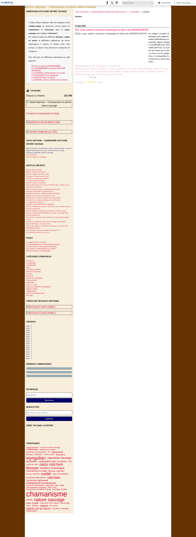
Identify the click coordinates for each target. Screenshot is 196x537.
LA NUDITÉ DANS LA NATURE (36, 242)
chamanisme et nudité (36, 471)
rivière (29, 500)
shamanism (31, 511)
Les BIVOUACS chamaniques (44, 75)
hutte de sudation (60, 474)
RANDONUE (30, 282)
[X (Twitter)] (112, 2)
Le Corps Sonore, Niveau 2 (35, 202)
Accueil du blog (31, 155)
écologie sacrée (60, 489)
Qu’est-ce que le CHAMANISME (45, 66)
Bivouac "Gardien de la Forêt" (36, 172)
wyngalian (36, 458)
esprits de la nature (38, 508)
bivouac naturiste (33, 474)
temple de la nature (47, 449)
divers (28, 267)
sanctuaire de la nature (49, 503)
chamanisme (46, 494)
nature (44, 505)
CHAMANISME (31, 265)
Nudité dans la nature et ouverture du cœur (40, 195)
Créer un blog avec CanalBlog (36, 157)
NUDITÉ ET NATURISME (34, 278)
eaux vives (52, 487)
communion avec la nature (52, 461)
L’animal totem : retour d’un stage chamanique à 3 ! (43, 230)
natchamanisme (32, 447)
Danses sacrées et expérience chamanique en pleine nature (46, 211)
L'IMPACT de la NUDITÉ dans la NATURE (40, 204)
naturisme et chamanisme (36, 452)
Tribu (28, 505)
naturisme (57, 452)
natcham (53, 477)
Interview (29, 274)
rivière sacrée (49, 454)
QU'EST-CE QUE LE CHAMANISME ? (38, 251)
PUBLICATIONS (31, 280)
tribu (62, 485)
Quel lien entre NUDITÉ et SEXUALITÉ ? (39, 191)
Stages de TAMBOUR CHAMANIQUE (38, 287)
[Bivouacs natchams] (49, 307)
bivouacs (60, 454)
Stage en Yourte (31, 284)
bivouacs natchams (34, 455)
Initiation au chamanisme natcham (37, 178)
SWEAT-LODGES (32, 289)
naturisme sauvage (59, 458)
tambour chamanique (52, 468)
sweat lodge (65, 503)
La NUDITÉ (36, 80)
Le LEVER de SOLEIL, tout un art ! (38, 232)
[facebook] (107, 2)
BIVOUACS (30, 261)
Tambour (35, 505)
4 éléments (32, 449)
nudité (46, 474)
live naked (54, 505)
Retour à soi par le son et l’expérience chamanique (43, 189)
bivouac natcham (56, 471)
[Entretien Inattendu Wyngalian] (49, 132)
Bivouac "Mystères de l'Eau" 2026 (37, 174)
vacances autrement (37, 480)
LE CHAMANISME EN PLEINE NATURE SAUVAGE (43, 244)
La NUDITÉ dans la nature (43, 77)
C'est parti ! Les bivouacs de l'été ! (37, 176)
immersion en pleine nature (38, 489)
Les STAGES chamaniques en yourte (48, 73)
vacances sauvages (60, 509)
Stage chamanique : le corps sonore (38, 224)
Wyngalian (29, 295)
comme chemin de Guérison (55, 80)
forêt (57, 485)
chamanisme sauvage (36, 487)
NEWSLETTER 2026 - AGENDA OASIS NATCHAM (43, 193)
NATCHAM (29, 276)
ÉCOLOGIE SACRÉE (33, 269)
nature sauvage (49, 500)
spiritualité (31, 461)
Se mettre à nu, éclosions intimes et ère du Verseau (43, 200)
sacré (70, 461)
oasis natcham (51, 464)
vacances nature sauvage (50, 447)
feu (49, 452)
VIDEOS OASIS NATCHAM (35, 293)
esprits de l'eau (32, 464)
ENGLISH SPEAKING (33, 271)
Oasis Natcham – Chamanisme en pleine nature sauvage (100, 12)
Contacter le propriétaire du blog (42, 113)
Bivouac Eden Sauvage (34, 170)
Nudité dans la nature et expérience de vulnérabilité (43, 198)
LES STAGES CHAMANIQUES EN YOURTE (41, 249)
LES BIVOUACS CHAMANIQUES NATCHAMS (41, 246)
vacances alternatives (36, 478)
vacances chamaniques (35, 485)
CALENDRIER (31, 263)
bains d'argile (32, 503)
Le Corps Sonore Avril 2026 (35, 180)
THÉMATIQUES (31, 291)
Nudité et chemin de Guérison (36, 183)
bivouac (32, 468)
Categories (134, 12)
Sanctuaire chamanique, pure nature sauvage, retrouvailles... (46, 221)
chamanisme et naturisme (41, 483)
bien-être (49, 485)
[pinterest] (117, 2)
